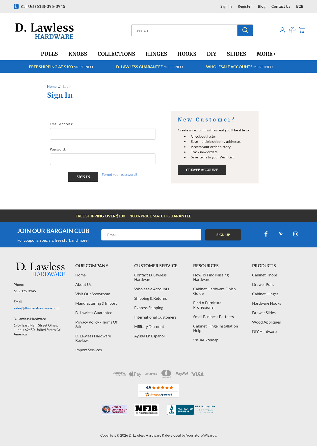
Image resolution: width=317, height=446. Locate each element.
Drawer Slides (264, 312)
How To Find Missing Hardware (211, 277)
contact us (280, 6)
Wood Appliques (266, 322)
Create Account (202, 170)
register (245, 6)
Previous (304, 430)
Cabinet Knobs (265, 274)
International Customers (155, 317)
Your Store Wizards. (201, 435)
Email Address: (61, 124)
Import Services (88, 349)
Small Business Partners (213, 316)
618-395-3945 (25, 291)
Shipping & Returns (150, 298)
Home (80, 274)
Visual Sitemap (205, 339)
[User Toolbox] (282, 30)
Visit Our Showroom (92, 293)
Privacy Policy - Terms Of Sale (96, 324)
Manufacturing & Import (96, 303)
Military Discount (149, 326)
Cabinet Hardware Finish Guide (214, 291)
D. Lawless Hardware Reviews (93, 338)
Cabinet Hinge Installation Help (215, 328)
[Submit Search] (245, 30)
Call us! (43, 6)
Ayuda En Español (149, 335)
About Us (83, 284)
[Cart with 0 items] (301, 30)
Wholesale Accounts (151, 288)
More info (61, 66)
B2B (299, 6)
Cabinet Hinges (265, 293)
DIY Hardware (264, 331)
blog (261, 6)
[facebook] (266, 234)
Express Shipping (148, 307)
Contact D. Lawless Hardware (150, 277)
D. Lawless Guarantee (93, 312)
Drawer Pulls (263, 284)
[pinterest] (281, 234)
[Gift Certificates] (292, 30)
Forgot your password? (119, 174)
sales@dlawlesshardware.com (36, 308)
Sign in (226, 6)
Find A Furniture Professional (207, 304)
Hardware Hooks (266, 303)
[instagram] (296, 234)
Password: (58, 149)
